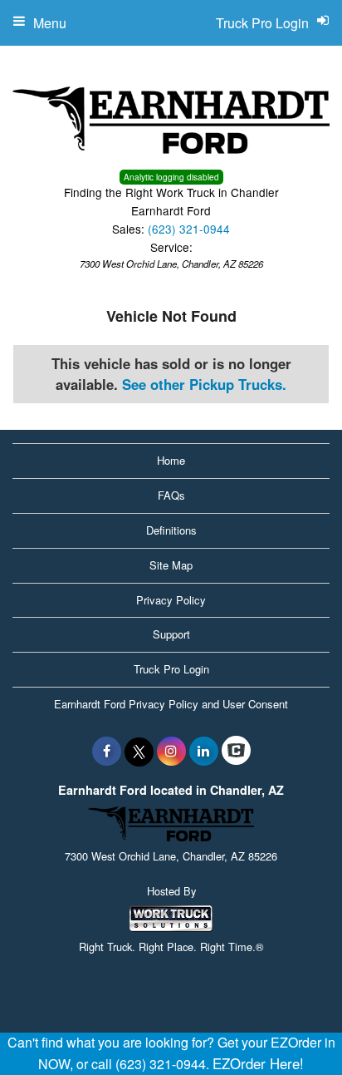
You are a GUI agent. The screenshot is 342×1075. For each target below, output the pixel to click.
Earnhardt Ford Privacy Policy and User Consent (171, 704)
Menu (49, 22)
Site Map (171, 565)
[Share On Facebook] (106, 750)
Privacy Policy (171, 600)
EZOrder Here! (258, 1063)
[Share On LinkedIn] (203, 750)
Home (171, 460)
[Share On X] (139, 750)
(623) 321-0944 (189, 228)
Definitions (171, 530)
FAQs (171, 495)
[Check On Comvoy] (236, 750)
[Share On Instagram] (171, 750)
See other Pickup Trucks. (204, 384)
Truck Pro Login (171, 669)
